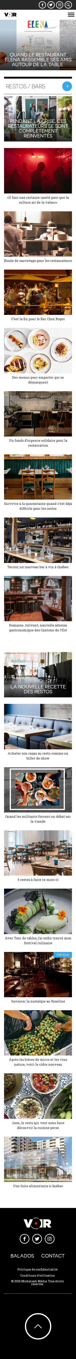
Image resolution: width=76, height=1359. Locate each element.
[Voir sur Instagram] (59, 5)
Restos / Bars (25, 86)
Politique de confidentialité (37, 1269)
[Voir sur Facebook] (42, 5)
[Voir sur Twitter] (51, 5)
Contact (53, 1256)
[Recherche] (68, 5)
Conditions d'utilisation (37, 1275)
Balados (22, 1256)
